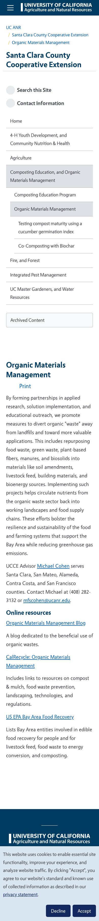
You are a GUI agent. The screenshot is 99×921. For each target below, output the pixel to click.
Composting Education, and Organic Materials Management (45, 176)
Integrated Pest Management (38, 275)
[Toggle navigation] (10, 7)
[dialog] (49, 883)
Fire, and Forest (25, 260)
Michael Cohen (53, 566)
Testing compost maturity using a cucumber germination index (50, 227)
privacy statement (20, 894)
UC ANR (13, 27)
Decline (58, 911)
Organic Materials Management (45, 209)
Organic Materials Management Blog (46, 623)
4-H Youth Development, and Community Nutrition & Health (40, 139)
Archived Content (27, 320)
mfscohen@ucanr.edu (46, 600)
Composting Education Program (45, 195)
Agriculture (20, 158)
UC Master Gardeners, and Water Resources (42, 293)
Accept (84, 911)
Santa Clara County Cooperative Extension (50, 34)
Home (16, 121)
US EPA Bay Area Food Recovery (40, 716)
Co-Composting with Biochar (46, 246)
